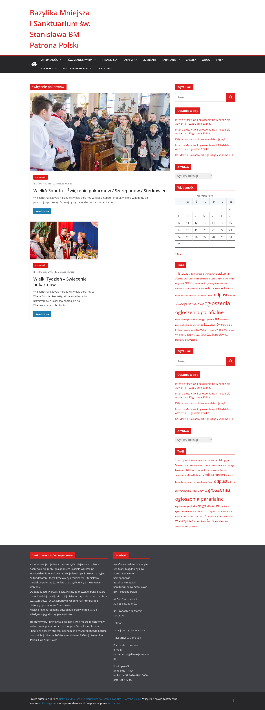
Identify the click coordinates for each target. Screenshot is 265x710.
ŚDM (203, 334)
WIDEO (206, 59)
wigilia (197, 334)
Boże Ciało (189, 278)
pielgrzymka (205, 319)
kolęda (209, 288)
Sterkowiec (198, 325)
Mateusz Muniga (64, 183)
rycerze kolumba (183, 324)
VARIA (219, 59)
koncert (220, 288)
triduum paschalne (184, 329)
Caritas (214, 278)
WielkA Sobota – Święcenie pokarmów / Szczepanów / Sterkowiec (99, 190)
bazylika (198, 273)
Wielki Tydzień (184, 334)
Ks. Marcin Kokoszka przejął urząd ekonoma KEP (204, 155)
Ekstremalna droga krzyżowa (204, 283)
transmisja (226, 324)
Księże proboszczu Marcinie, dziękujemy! (200, 139)
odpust (221, 295)
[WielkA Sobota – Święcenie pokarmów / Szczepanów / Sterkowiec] (100, 132)
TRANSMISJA (109, 59)
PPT (217, 319)
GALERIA (191, 59)
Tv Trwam (211, 329)
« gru (178, 253)
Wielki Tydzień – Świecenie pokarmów (60, 281)
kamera (200, 288)
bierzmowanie (210, 273)
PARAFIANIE (169, 59)
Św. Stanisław (215, 335)
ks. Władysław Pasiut (203, 295)
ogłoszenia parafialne (199, 312)
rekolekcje (224, 319)
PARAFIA (128, 59)
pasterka (192, 319)
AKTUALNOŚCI (50, 59)
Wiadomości (40, 177)
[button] (61, 59)
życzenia (192, 339)
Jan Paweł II (190, 288)
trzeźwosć (200, 329)
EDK (187, 283)
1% (192, 274)
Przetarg (105, 68)
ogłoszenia (217, 303)
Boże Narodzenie (202, 278)
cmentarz (223, 278)
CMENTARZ (149, 59)
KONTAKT (47, 68)
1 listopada (182, 273)
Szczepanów (212, 325)
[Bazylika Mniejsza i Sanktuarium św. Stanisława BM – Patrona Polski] (34, 64)
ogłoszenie (181, 319)
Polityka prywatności (78, 68)
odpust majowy (192, 304)
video (220, 329)
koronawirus (187, 295)
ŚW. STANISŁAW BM (80, 59)
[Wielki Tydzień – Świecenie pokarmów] (64, 241)
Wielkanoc (229, 329)
